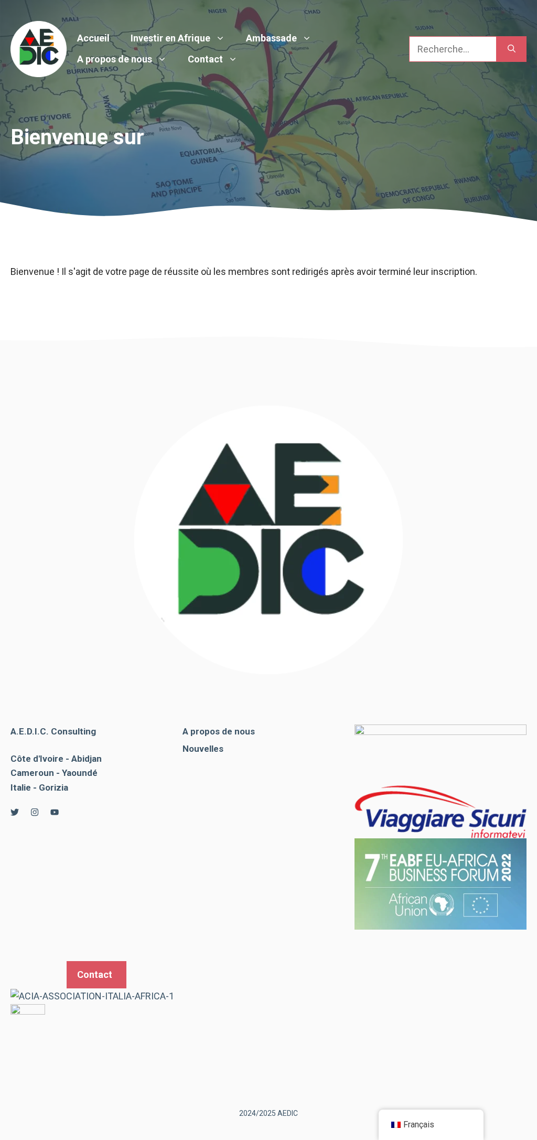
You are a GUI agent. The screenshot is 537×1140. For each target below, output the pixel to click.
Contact (205, 59)
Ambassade (271, 38)
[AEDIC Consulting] (38, 48)
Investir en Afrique (170, 38)
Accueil (93, 38)
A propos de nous (114, 59)
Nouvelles (202, 748)
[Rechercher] (512, 49)
